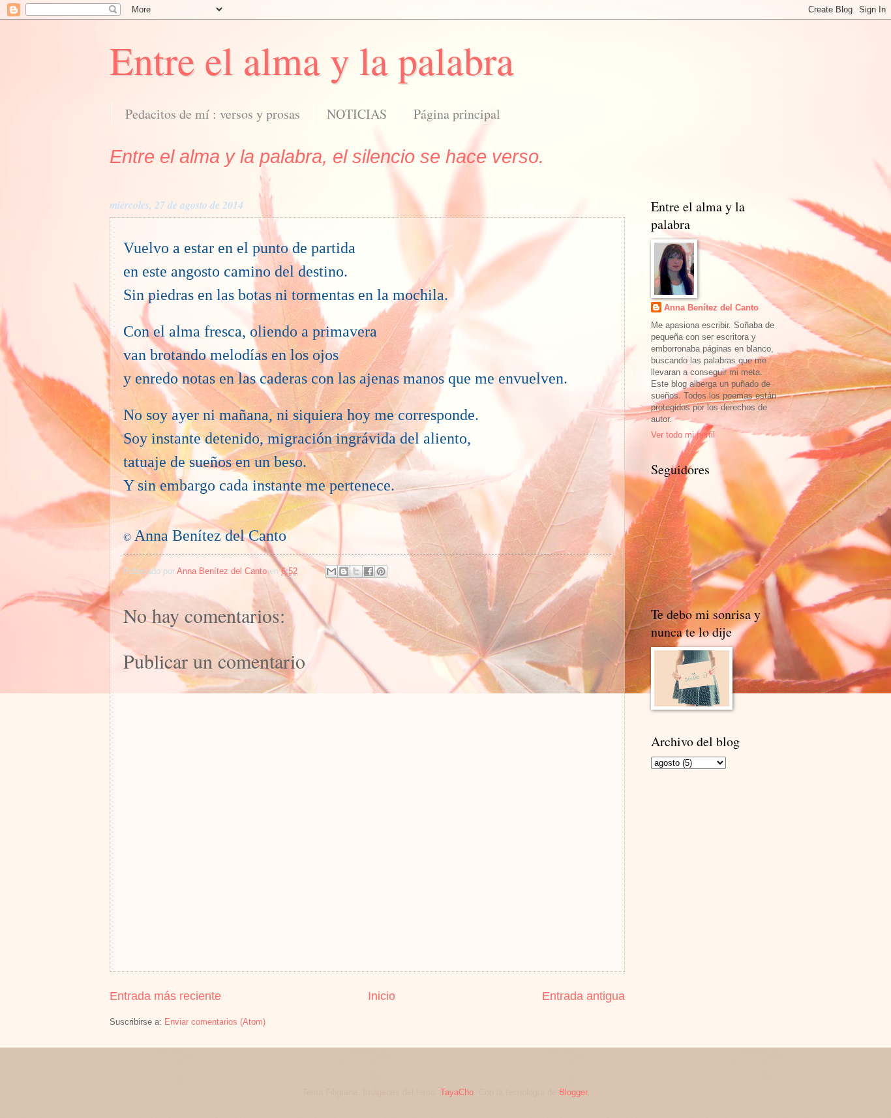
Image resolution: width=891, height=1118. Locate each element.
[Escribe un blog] (343, 571)
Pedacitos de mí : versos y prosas (212, 114)
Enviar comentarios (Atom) (214, 1022)
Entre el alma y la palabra (312, 60)
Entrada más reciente (165, 996)
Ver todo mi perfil (683, 435)
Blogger (573, 1092)
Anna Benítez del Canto (711, 307)
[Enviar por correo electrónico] (331, 571)
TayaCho (457, 1092)
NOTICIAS (357, 114)
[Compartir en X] (356, 571)
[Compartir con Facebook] (368, 571)
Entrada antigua (583, 996)
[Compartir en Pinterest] (380, 571)
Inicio (381, 996)
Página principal (457, 114)
